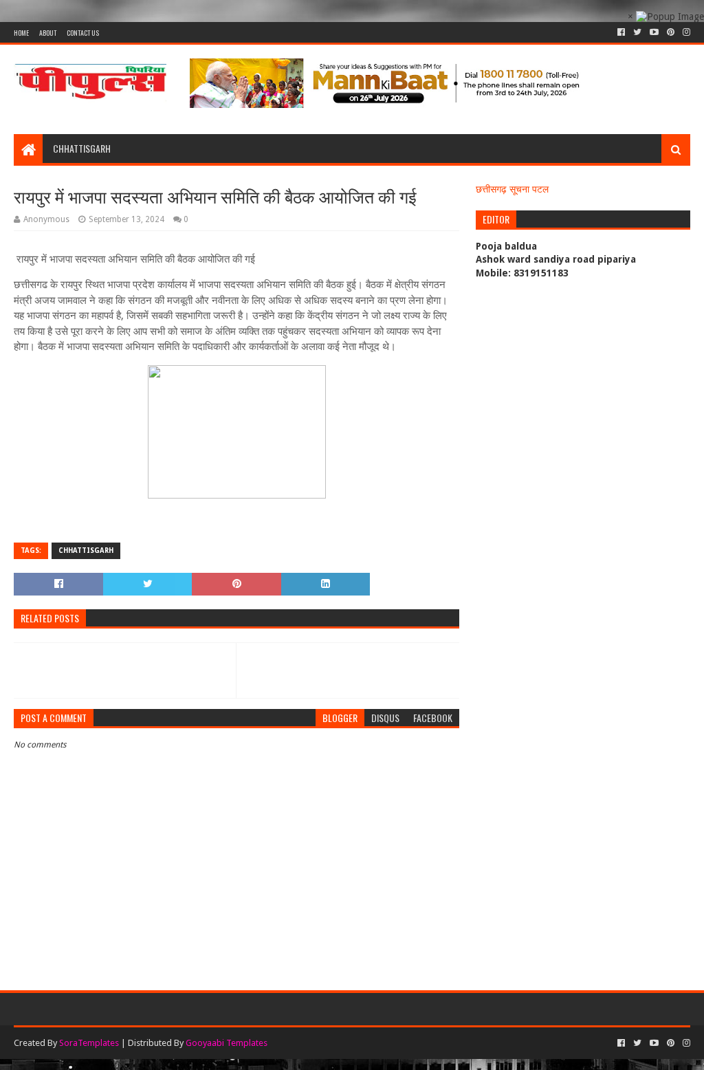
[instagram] (685, 32)
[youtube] (654, 32)
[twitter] (637, 32)
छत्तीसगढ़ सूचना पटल (512, 189)
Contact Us (83, 33)
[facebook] (621, 32)
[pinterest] (670, 32)
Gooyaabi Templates (226, 1043)
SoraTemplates (89, 1043)
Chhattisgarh (82, 148)
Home (21, 33)
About (47, 33)
